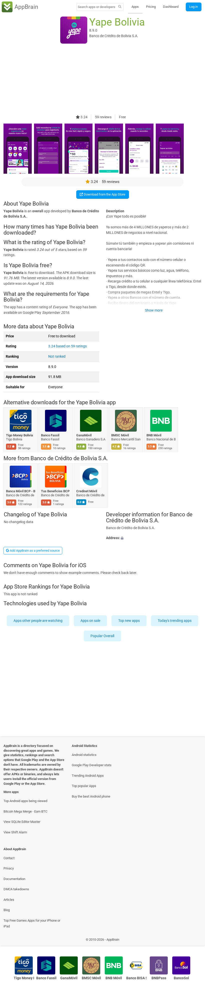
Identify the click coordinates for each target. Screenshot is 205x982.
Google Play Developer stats (92, 765)
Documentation (14, 879)
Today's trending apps (175, 620)
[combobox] (96, 7)
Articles (9, 900)
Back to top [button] (194, 941)
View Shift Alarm (15, 832)
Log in (193, 7)
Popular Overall (102, 636)
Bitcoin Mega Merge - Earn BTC (25, 811)
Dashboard (170, 7)
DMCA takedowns (16, 889)
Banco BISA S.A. (136, 978)
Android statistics (84, 755)
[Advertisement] (102, 79)
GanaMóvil (84, 435)
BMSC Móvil (120, 435)
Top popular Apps (84, 786)
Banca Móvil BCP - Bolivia (20, 491)
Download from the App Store (104, 194)
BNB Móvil (153, 435)
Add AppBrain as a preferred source (34, 550)
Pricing (151, 7)
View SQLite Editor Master (22, 822)
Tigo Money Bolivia (19, 435)
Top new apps (129, 620)
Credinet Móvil (86, 491)
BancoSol (181, 978)
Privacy (9, 868)
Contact (9, 858)
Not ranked (57, 356)
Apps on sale (90, 620)
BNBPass (159, 978)
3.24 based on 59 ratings (67, 346)
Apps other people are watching (38, 620)
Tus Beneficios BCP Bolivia (55, 491)
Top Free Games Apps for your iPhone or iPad (32, 923)
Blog (7, 910)
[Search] (119, 7)
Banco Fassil (50, 435)
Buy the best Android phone (91, 796)
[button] (154, 538)
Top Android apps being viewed (25, 801)
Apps (135, 7)
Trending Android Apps (88, 775)
